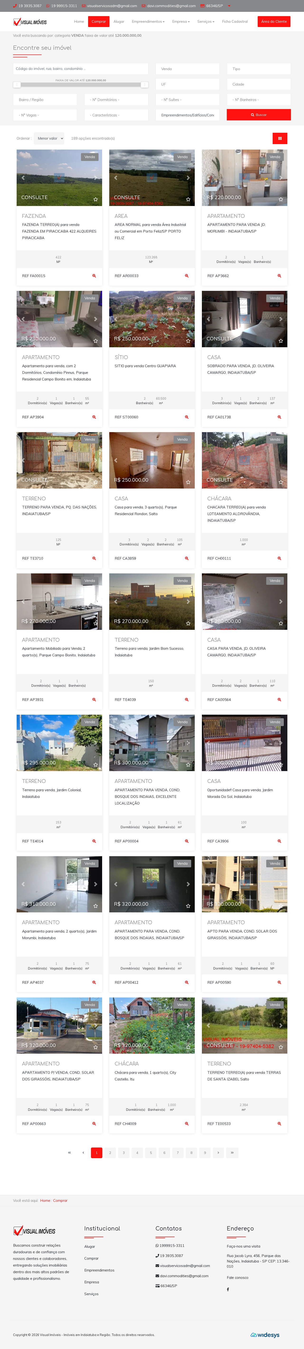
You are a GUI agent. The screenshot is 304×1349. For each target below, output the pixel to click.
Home (79, 21)
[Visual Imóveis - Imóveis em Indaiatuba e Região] (30, 21)
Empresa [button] (179, 21)
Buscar (261, 115)
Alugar (119, 21)
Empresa (91, 1282)
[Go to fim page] (232, 1153)
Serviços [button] (204, 21)
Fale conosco (237, 1277)
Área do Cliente (274, 21)
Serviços (91, 1294)
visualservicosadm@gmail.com (112, 6)
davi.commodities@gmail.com (171, 6)
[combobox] (188, 69)
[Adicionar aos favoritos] (95, 199)
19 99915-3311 (64, 6)
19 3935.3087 (30, 6)
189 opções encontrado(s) (93, 138)
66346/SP (214, 6)
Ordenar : (24, 138)
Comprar (99, 21)
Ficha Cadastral (235, 21)
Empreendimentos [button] (147, 21)
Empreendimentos (99, 1270)
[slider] (17, 84)
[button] (23, 178)
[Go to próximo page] (218, 1153)
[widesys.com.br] (265, 1335)
